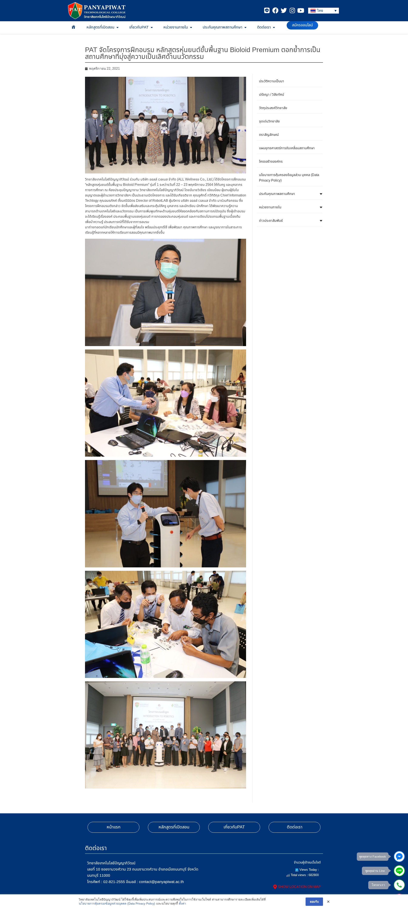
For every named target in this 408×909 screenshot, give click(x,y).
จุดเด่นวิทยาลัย (269, 121)
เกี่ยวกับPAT (139, 27)
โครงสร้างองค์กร (271, 161)
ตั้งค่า (182, 903)
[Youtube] (301, 10)
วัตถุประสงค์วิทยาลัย (273, 108)
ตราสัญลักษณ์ (269, 134)
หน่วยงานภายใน (175, 27)
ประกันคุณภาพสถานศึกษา (222, 27)
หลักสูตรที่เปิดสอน (100, 27)
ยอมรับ (314, 901)
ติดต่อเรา (264, 27)
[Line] (267, 10)
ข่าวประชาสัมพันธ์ (271, 220)
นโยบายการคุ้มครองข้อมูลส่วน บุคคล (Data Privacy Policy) (289, 177)
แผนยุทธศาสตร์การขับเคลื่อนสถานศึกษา (287, 148)
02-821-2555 (114, 882)
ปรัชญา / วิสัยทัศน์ (271, 94)
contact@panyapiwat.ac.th (161, 882)
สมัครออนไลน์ (302, 24)
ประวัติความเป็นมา (271, 81)
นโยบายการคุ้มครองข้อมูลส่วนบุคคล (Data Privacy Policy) (117, 903)
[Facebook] (275, 10)
